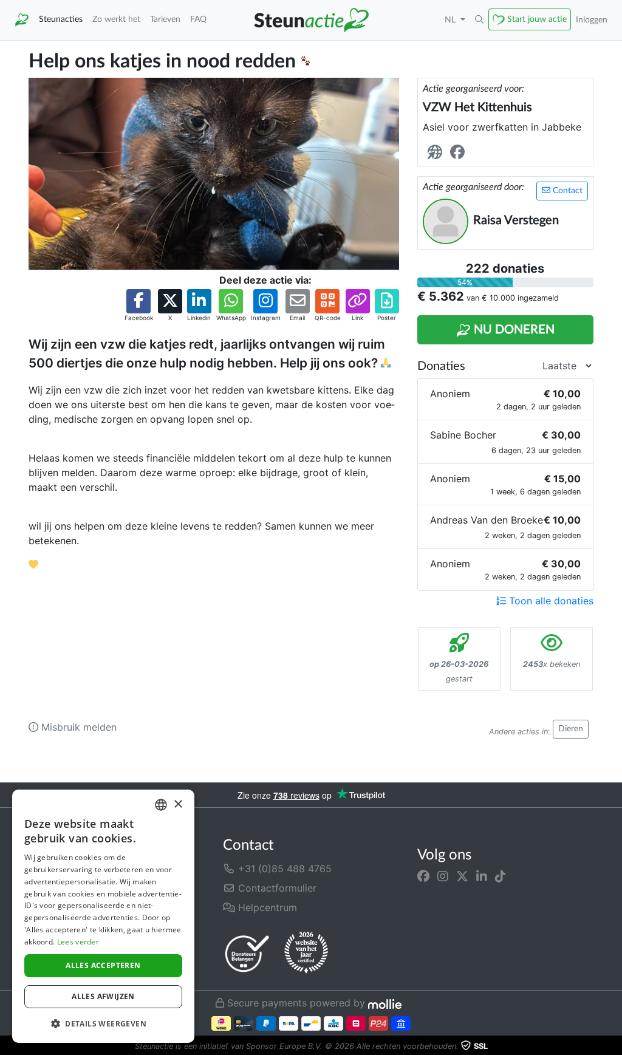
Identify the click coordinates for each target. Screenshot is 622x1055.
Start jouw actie (537, 19)
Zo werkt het (116, 19)
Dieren (570, 729)
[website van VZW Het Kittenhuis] (437, 153)
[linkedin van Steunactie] (481, 876)
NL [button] (451, 19)
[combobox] (161, 805)
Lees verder (78, 942)
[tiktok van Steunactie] (500, 876)
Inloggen (591, 19)
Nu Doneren (513, 330)
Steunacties (61, 19)
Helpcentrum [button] (266, 907)
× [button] (177, 804)
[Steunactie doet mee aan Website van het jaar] (306, 953)
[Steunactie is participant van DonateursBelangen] (247, 953)
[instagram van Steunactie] (442, 876)
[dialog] (103, 916)
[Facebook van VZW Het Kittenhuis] (460, 153)
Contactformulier (275, 888)
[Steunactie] (22, 20)
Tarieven (165, 19)
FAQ (198, 19)
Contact (566, 190)
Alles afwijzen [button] (103, 996)
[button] (479, 20)
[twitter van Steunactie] (462, 876)
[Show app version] (613, 1046)
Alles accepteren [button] (103, 965)
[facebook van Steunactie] (423, 876)
